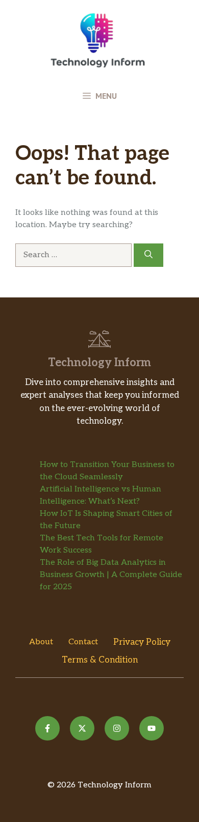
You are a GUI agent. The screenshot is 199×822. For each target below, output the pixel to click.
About (41, 642)
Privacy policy (141, 642)
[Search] (148, 255)
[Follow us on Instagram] (117, 728)
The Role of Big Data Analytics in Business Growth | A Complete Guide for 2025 (111, 575)
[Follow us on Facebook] (47, 728)
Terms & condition (100, 660)
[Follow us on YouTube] (151, 728)
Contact (83, 642)
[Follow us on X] (82, 728)
